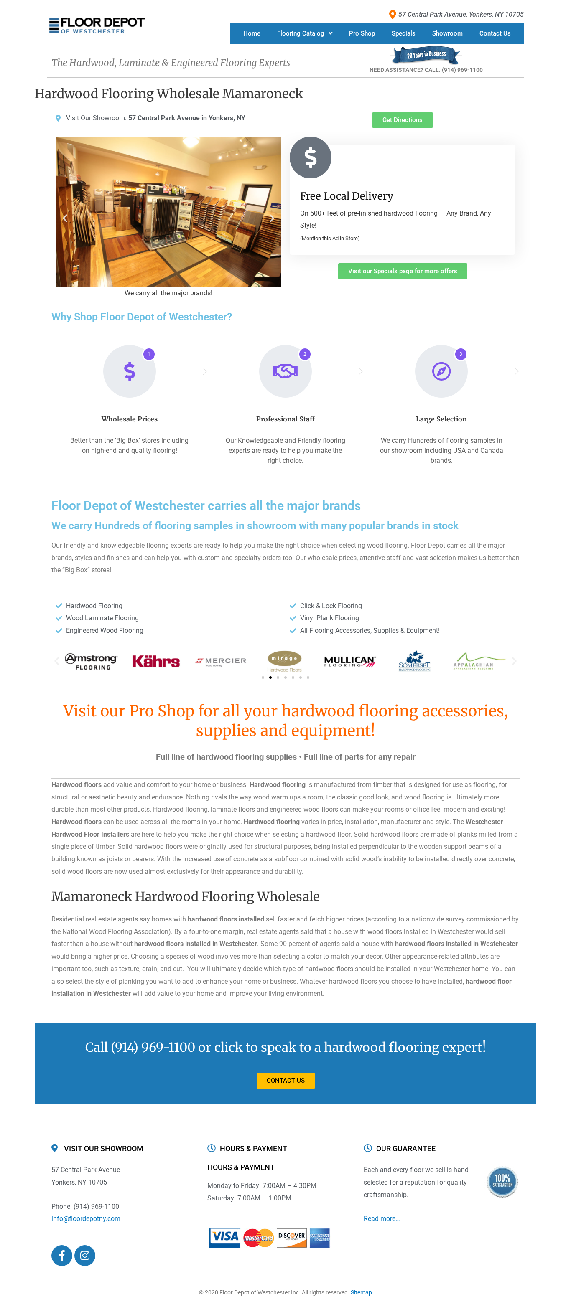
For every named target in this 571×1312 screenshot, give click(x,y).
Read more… (382, 1219)
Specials (404, 33)
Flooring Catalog (300, 33)
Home (251, 33)
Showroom (447, 33)
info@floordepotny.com (85, 1219)
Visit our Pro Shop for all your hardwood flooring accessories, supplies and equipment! (286, 721)
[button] (65, 218)
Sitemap (361, 1292)
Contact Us (495, 33)
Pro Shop (362, 33)
